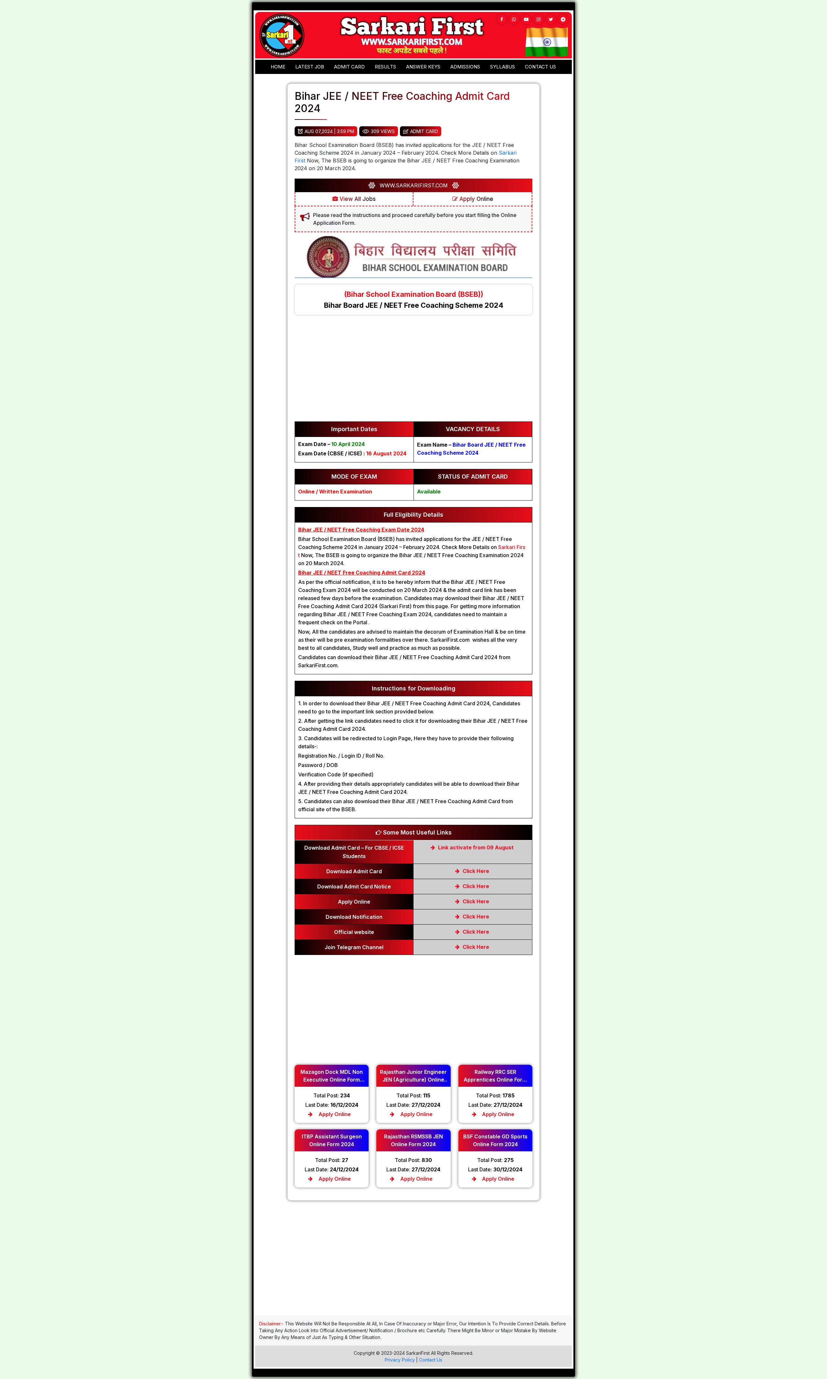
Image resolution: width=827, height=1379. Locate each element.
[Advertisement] (413, 371)
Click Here (475, 871)
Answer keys (423, 67)
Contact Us (430, 1360)
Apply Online (475, 199)
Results (385, 67)
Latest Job (309, 67)
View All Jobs (357, 199)
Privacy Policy (400, 1360)
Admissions (465, 67)
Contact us (540, 67)
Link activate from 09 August (475, 847)
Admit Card (349, 67)
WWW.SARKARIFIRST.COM (414, 185)
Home (278, 67)
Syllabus (502, 67)
